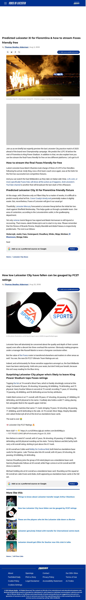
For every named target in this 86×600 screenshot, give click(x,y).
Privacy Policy (48, 577)
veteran (16, 220)
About (10, 573)
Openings (29, 573)
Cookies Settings (15, 585)
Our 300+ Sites (72, 573)
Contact (46, 573)
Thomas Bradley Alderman (16, 47)
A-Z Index (70, 581)
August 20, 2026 (44, 433)
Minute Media (13, 590)
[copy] (19, 52)
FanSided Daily (14, 577)
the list (16, 383)
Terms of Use (71, 577)
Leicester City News (20, 257)
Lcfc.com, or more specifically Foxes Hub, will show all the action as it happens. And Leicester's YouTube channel (41, 182)
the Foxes (24, 355)
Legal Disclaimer (32, 581)
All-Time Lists (18, 556)
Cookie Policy (13, 581)
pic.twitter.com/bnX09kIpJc (53, 431)
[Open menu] (5, 3)
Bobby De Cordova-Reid (39, 449)
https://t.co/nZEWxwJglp (31, 431)
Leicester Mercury (23, 206)
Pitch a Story (30, 577)
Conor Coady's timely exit (41, 198)
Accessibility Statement (52, 581)
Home (8, 257)
